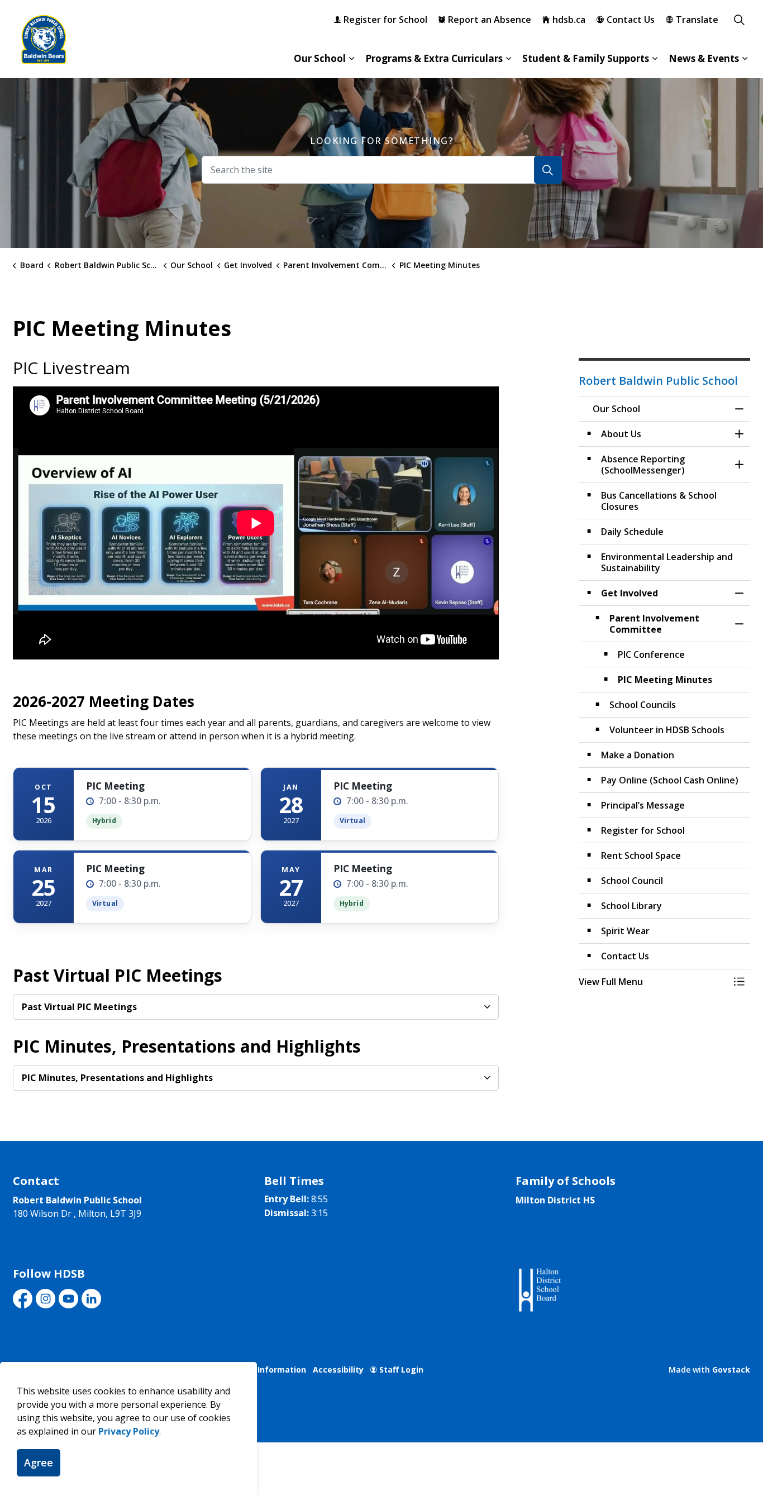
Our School (320, 58)
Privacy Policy (128, 1431)
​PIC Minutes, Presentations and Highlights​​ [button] (117, 1078)
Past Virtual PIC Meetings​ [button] (79, 1007)
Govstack (731, 1369)
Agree (38, 1462)
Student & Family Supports (585, 58)
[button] (653, 981)
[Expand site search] (739, 19)
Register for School (385, 19)
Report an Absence (489, 19)
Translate (697, 19)
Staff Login (401, 1369)
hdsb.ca (568, 19)
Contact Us (631, 19)
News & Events (704, 58)
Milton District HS (555, 1200)
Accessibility (338, 1369)
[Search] (548, 170)
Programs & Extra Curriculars (434, 58)
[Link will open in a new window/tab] (539, 1290)
